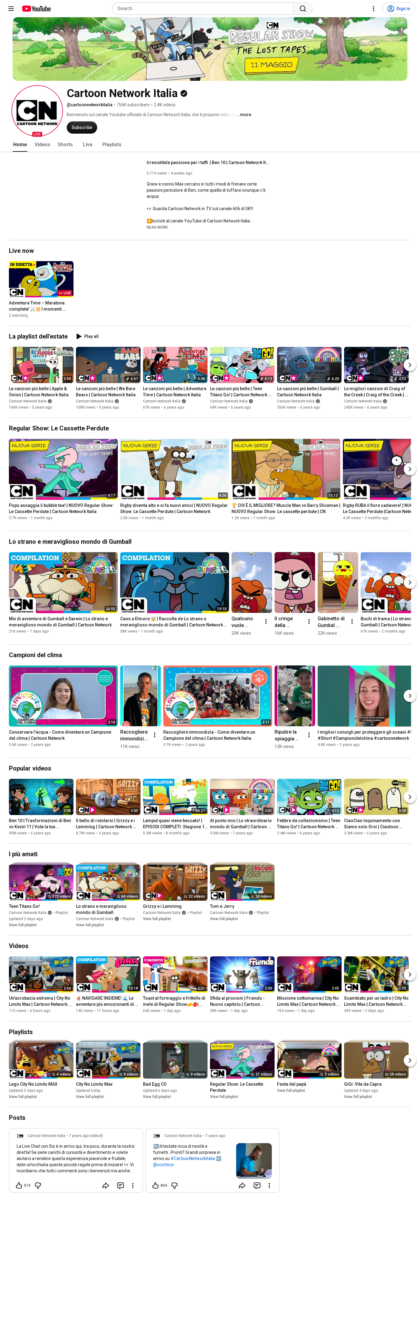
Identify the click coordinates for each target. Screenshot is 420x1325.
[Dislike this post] (38, 1185)
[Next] (410, 365)
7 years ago (215, 1136)
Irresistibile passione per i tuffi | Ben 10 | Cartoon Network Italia (208, 162)
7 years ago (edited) (86, 1136)
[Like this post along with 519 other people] (19, 1185)
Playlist (62, 913)
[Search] (303, 8)
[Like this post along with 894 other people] (155, 1185)
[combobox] (204, 8)
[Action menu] (133, 1185)
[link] (76, 1162)
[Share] (106, 1185)
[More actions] (266, 621)
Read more (157, 227)
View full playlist (23, 925)
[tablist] (210, 144)
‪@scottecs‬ (163, 1164)
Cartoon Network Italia (27, 401)
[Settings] (373, 8)
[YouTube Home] (36, 8)
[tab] (20, 144)
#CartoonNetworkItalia (193, 1158)
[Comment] (120, 1185)
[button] (37, 110)
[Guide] (11, 8)
